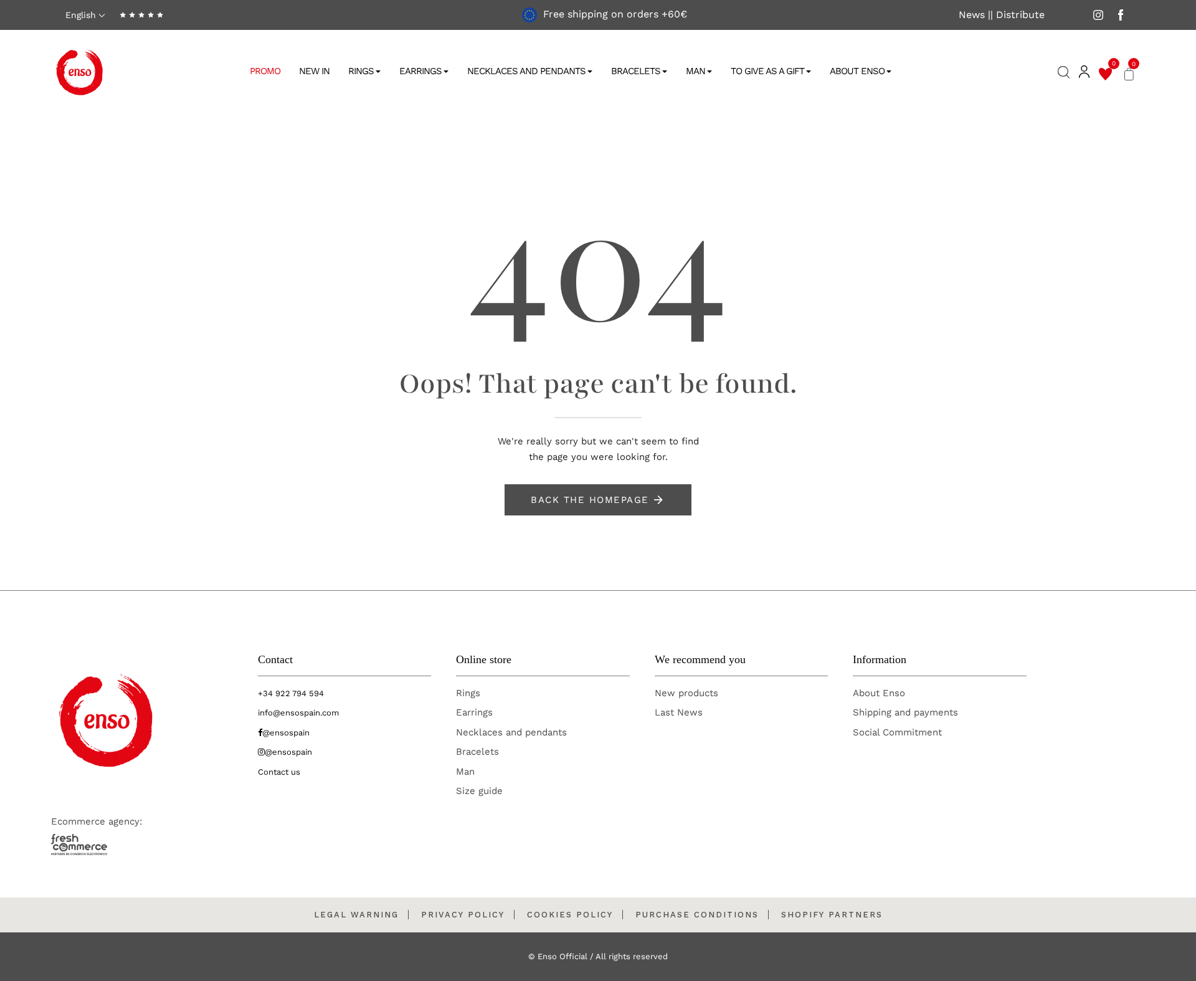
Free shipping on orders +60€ (613, 14)
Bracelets (635, 71)
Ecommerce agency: (96, 821)
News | (974, 15)
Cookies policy (570, 914)
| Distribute (1017, 15)
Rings (361, 71)
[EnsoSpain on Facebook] (1120, 14)
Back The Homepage (590, 499)
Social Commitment (897, 732)
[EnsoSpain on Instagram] (1098, 14)
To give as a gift (767, 71)
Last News (679, 712)
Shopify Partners (832, 914)
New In (314, 71)
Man (695, 71)
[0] (1105, 72)
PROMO (265, 71)
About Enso (857, 71)
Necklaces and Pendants (526, 71)
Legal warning (356, 914)
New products (686, 693)
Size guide (479, 791)
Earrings (420, 71)
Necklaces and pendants (511, 732)
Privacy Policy (463, 914)
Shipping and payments (905, 712)
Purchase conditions (697, 914)
